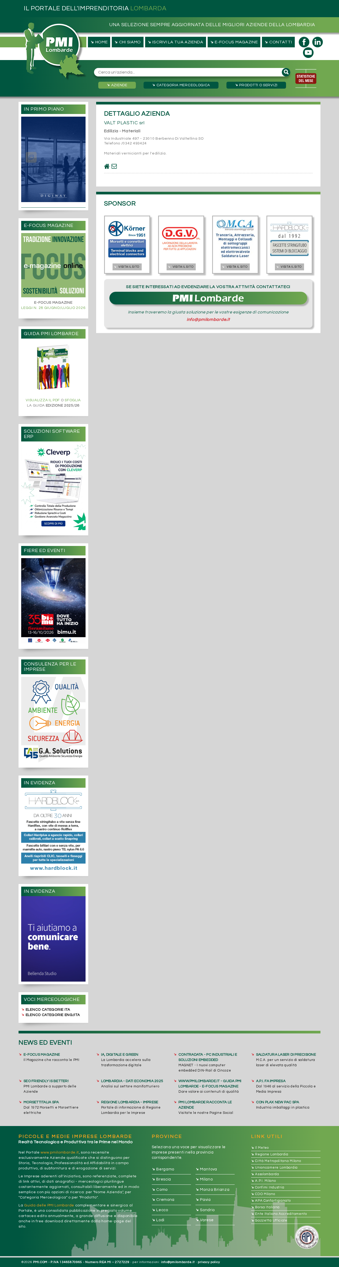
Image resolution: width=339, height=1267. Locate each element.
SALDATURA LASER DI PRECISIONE (286, 1054)
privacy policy (209, 1262)
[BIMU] (53, 601)
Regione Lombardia (270, 1154)
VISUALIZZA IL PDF (43, 400)
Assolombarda (265, 1174)
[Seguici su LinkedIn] (317, 42)
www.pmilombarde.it (60, 1152)
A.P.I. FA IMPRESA (271, 1081)
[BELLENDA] (53, 939)
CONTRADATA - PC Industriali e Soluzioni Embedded (208, 1057)
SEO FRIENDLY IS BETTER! (46, 1081)
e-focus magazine (233, 42)
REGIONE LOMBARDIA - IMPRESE (129, 1102)
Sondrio (205, 1210)
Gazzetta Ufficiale (269, 1220)
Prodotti (256, 85)
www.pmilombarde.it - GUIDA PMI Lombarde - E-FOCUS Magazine (210, 1083)
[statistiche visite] (305, 78)
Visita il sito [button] (126, 267)
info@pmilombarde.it (208, 319)
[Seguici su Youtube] (308, 52)
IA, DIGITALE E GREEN (120, 1054)
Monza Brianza (212, 1189)
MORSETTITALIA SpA (41, 1102)
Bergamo (163, 1169)
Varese (204, 1220)
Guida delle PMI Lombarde (49, 1205)
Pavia (203, 1199)
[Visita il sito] (106, 166)
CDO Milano (263, 1194)
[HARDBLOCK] (53, 830)
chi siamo (127, 42)
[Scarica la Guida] (53, 368)
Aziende (116, 85)
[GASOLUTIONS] (53, 719)
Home (99, 42)
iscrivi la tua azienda (175, 42)
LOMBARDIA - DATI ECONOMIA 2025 (132, 1081)
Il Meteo (260, 1147)
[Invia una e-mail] (114, 166)
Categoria (180, 85)
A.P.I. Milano (263, 1180)
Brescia (161, 1179)
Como (160, 1189)
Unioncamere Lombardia (274, 1167)
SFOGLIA (73, 400)
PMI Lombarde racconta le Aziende (205, 1104)
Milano (204, 1179)
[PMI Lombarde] (55, 51)
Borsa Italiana (265, 1207)
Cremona (163, 1199)
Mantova (206, 1169)
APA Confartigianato (271, 1200)
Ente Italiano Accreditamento (279, 1213)
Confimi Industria (268, 1187)
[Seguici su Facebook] (304, 42)
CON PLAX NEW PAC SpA (277, 1102)
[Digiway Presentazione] (53, 159)
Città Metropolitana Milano (276, 1161)
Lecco (160, 1210)
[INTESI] (53, 487)
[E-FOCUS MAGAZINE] (53, 265)
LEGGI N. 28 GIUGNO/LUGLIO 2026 (53, 308)
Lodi (158, 1220)
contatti (278, 42)
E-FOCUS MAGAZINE (42, 1054)
